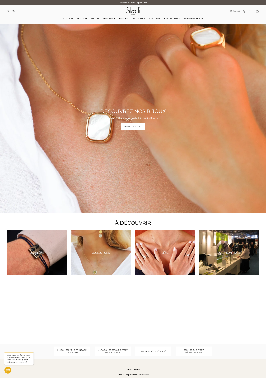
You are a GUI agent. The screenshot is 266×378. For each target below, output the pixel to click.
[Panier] (257, 11)
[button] (138, 18)
